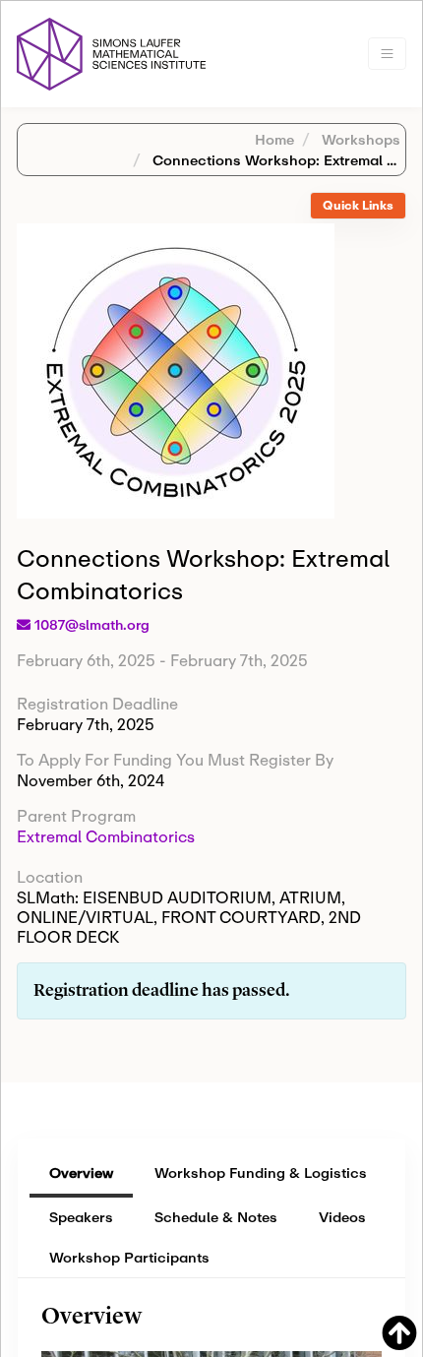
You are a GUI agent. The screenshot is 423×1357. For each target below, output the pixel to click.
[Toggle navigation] (387, 53)
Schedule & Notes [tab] (215, 1216)
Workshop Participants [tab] (129, 1257)
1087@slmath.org (92, 625)
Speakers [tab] (81, 1216)
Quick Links (358, 205)
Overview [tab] (81, 1172)
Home (274, 139)
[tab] (358, 206)
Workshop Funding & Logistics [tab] (260, 1172)
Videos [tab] (342, 1216)
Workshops (359, 139)
